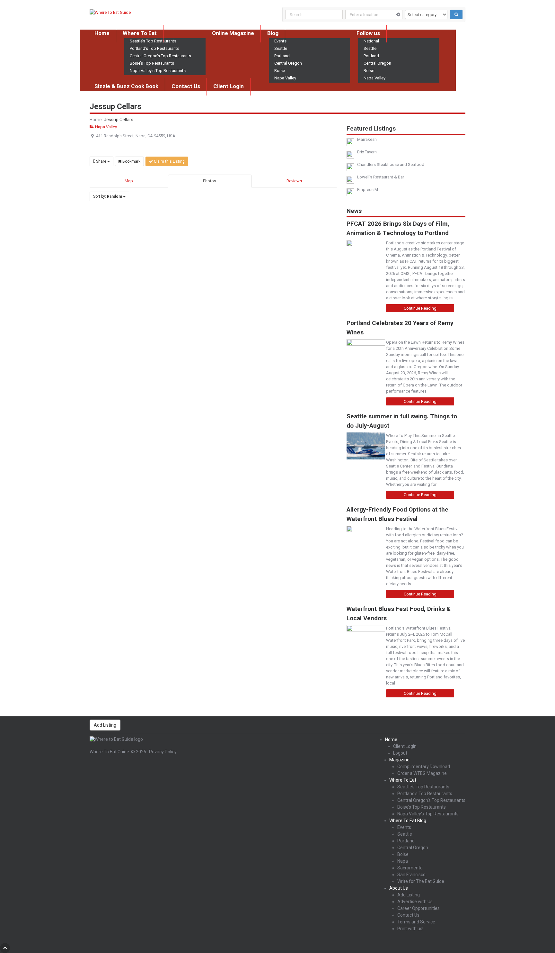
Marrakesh (367, 139)
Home (102, 33)
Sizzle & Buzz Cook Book (126, 86)
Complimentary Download (423, 766)
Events (404, 827)
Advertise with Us (415, 901)
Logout (400, 753)
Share (101, 161)
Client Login (228, 86)
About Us (398, 888)
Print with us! (410, 928)
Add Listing (105, 725)
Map (129, 180)
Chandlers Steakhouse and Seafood (390, 164)
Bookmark (130, 161)
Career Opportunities (418, 908)
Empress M (367, 189)
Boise (279, 70)
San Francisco (411, 874)
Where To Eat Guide (109, 751)
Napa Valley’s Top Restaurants (158, 70)
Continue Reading (420, 308)
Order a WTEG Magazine (422, 773)
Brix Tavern (367, 152)
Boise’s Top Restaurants (152, 63)
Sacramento (410, 867)
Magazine (399, 759)
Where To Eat (140, 33)
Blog (272, 33)
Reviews (294, 180)
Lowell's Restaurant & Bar (380, 177)
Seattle (280, 48)
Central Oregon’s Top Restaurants (160, 55)
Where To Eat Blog (407, 820)
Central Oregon (288, 63)
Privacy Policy (163, 751)
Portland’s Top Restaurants (154, 48)
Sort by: (107, 196)
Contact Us (186, 86)
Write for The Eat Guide (420, 881)
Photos (209, 180)
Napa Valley (285, 78)
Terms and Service (416, 921)
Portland (282, 55)
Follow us (368, 33)
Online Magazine (233, 33)
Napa (402, 861)
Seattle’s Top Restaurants (423, 786)
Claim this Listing (169, 161)
